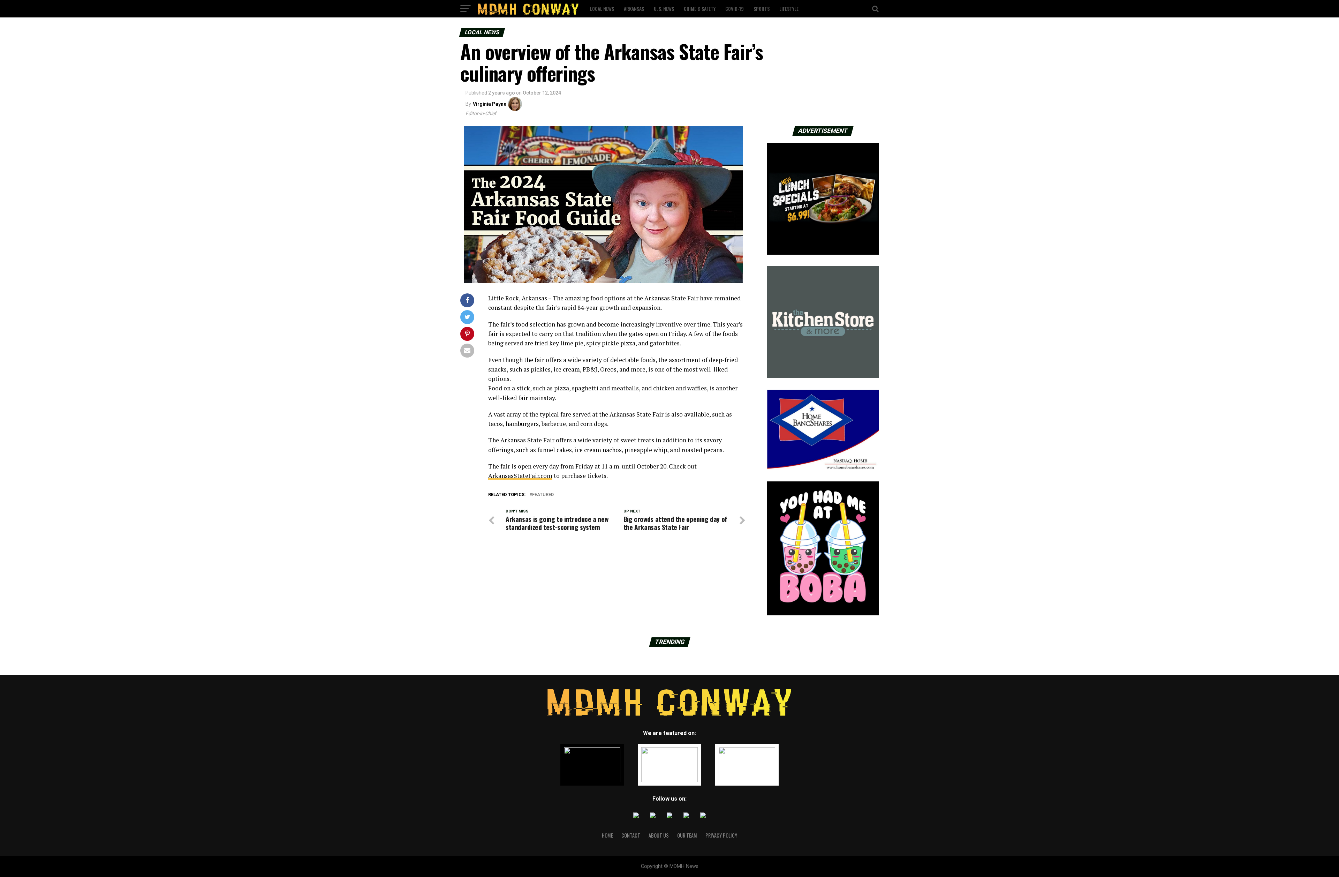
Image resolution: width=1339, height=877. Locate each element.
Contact (630, 835)
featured (543, 495)
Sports (762, 8)
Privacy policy (721, 835)
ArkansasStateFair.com (520, 476)
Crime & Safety (700, 8)
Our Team (687, 835)
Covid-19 (734, 8)
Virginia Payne (489, 104)
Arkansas (634, 8)
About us (659, 835)
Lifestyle (789, 8)
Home (607, 835)
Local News (602, 8)
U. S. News (664, 8)
